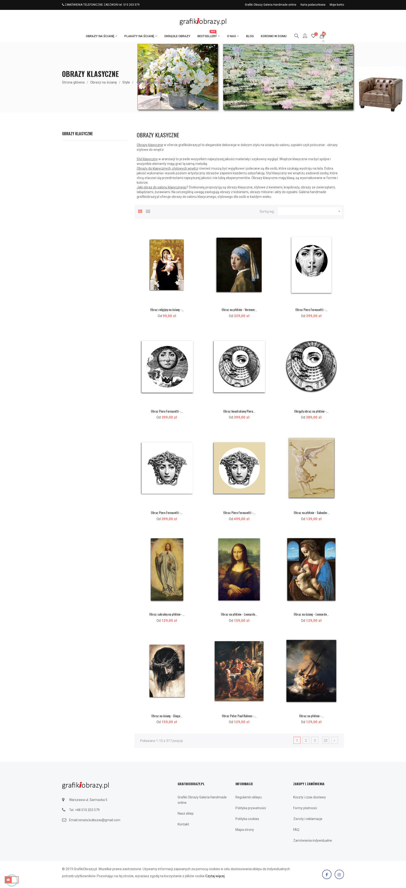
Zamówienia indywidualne (312, 840)
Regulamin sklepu (248, 797)
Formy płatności (305, 808)
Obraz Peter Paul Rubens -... (239, 715)
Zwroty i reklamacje (307, 819)
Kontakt (183, 824)
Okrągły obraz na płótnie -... (311, 411)
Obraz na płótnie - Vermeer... (239, 309)
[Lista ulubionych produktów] (313, 36)
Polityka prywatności (250, 808)
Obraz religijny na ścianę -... (167, 309)
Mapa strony (244, 830)
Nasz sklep (186, 813)
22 (326, 740)
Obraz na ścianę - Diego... (166, 715)
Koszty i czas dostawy (309, 797)
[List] (148, 210)
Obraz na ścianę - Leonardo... (311, 614)
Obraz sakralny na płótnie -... (166, 614)
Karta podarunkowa (313, 4)
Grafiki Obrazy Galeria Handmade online (270, 4)
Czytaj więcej (215, 876)
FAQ (296, 830)
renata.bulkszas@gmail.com (99, 820)
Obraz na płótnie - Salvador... (311, 512)
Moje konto (337, 4)
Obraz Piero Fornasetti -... (311, 309)
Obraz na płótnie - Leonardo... (239, 614)
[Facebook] (327, 874)
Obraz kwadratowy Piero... (239, 411)
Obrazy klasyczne (77, 133)
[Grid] (140, 210)
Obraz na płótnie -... (311, 715)
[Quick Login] (303, 36)
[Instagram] (339, 874)
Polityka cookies (247, 819)
